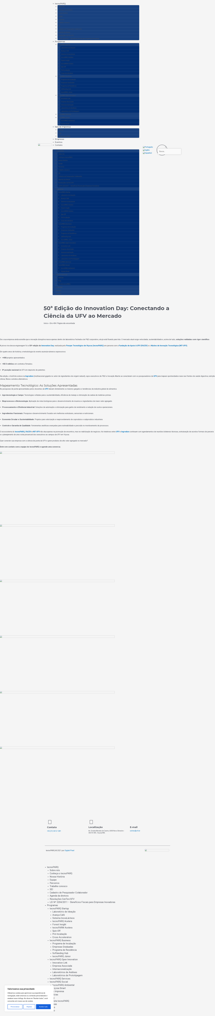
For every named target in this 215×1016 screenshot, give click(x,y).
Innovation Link (65, 98)
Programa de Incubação (68, 79)
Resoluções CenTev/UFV (66, 35)
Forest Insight (65, 60)
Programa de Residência (68, 86)
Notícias (60, 130)
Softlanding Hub (66, 89)
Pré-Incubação (65, 70)
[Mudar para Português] (147, 147)
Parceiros (61, 19)
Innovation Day (47, 346)
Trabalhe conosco (64, 22)
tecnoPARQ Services (64, 114)
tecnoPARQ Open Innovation (67, 95)
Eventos (58, 142)
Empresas (59, 139)
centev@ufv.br (135, 831)
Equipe (60, 16)
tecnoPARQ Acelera (67, 57)
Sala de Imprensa (63, 127)
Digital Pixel (69, 850)
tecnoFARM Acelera (67, 64)
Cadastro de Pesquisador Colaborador (70, 29)
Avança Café (65, 51)
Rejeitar (29, 1007)
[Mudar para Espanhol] (147, 153)
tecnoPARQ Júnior (66, 92)
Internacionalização (67, 105)
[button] (162, 147)
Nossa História (63, 13)
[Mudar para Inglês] (146, 150)
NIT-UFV (36, 432)
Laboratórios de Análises (68, 108)
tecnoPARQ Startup (64, 44)
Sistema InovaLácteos (68, 54)
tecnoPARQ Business (65, 76)
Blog (59, 133)
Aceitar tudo (43, 1007)
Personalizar (15, 1007)
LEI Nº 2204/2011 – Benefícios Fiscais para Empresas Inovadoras (78, 38)
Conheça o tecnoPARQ (65, 10)
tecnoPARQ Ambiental (68, 121)
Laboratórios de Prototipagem (70, 111)
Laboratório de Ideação (68, 48)
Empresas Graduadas (67, 82)
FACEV (28, 432)
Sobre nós (61, 7)
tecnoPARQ (60, 4)
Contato (58, 145)
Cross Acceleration (67, 73)
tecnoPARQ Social (64, 117)
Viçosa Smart (65, 124)
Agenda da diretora (64, 32)
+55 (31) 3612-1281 (54, 831)
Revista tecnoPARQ (64, 136)
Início (46, 323)
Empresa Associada (67, 102)
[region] (29, 998)
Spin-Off (63, 67)
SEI (59, 26)
